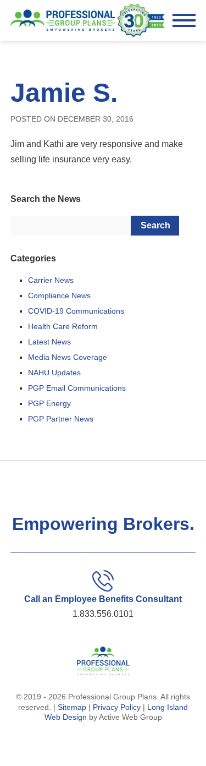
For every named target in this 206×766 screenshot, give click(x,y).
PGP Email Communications (77, 388)
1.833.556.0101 (103, 614)
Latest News (49, 341)
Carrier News (51, 280)
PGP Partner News (60, 418)
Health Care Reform (63, 326)
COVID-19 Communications (76, 311)
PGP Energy (49, 403)
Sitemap (72, 707)
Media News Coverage (67, 357)
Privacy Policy (117, 707)
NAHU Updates (54, 372)
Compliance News (59, 295)
